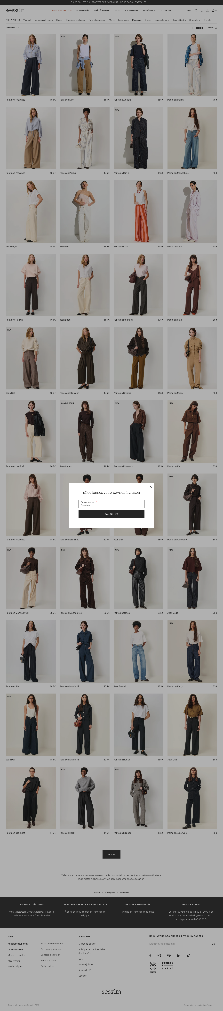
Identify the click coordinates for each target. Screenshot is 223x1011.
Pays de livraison (88, 502)
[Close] (150, 486)
